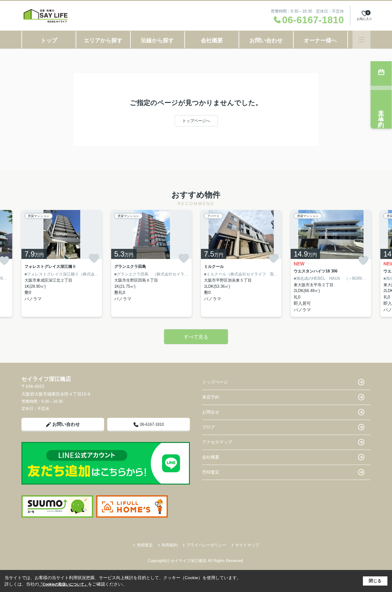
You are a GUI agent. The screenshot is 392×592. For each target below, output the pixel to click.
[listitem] (62, 263)
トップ (49, 40)
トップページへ (196, 120)
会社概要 (212, 40)
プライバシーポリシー (206, 545)
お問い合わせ (266, 40)
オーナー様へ (320, 40)
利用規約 (170, 545)
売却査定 (210, 472)
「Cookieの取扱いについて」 (63, 584)
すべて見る (196, 336)
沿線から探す (157, 40)
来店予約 (210, 397)
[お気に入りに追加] (94, 258)
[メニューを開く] (362, 40)
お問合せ (210, 412)
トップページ (215, 382)
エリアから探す (103, 40)
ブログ (208, 427)
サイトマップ (247, 545)
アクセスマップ (217, 442)
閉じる (375, 580)
